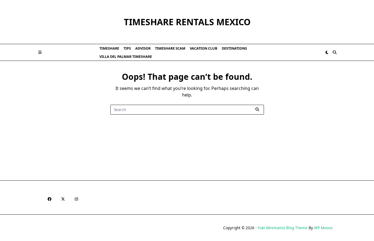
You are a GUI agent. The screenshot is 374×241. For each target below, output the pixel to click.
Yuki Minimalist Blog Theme (282, 227)
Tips (127, 48)
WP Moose (323, 227)
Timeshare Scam (170, 48)
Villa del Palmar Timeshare (125, 56)
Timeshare (109, 48)
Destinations (234, 48)
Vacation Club (203, 48)
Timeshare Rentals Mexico (187, 22)
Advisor (143, 48)
